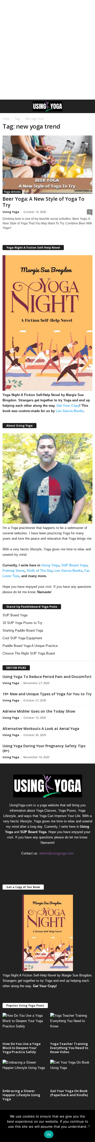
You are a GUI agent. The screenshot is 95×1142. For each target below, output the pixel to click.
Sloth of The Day (39, 571)
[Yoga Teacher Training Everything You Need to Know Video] (71, 1026)
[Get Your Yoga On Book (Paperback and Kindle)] (71, 1073)
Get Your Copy (67, 405)
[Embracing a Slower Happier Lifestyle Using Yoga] (24, 1073)
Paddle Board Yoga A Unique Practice (30, 646)
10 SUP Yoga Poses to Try (22, 623)
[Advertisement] (47, 50)
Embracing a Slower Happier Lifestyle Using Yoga (21, 1095)
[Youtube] (68, 863)
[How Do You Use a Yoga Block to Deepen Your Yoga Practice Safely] (24, 1026)
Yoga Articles (12, 192)
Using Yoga (11, 212)
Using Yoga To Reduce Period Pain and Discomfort (47, 676)
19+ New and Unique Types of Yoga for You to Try (47, 693)
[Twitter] (58, 863)
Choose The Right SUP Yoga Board (29, 653)
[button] (87, 106)
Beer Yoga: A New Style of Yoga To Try (43, 202)
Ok (49, 1134)
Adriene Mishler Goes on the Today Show (39, 711)
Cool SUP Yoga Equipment (22, 638)
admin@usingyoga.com (56, 853)
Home (6, 118)
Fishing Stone (14, 571)
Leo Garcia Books (70, 411)
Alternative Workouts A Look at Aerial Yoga (41, 728)
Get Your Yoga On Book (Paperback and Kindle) (69, 1093)
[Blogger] (27, 863)
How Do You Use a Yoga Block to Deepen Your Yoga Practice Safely (22, 1047)
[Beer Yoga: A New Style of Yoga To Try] (47, 164)
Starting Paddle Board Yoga (23, 630)
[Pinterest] (48, 863)
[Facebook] (37, 863)
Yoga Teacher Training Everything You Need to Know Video (69, 1047)
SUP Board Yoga (74, 565)
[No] (88, 1126)
